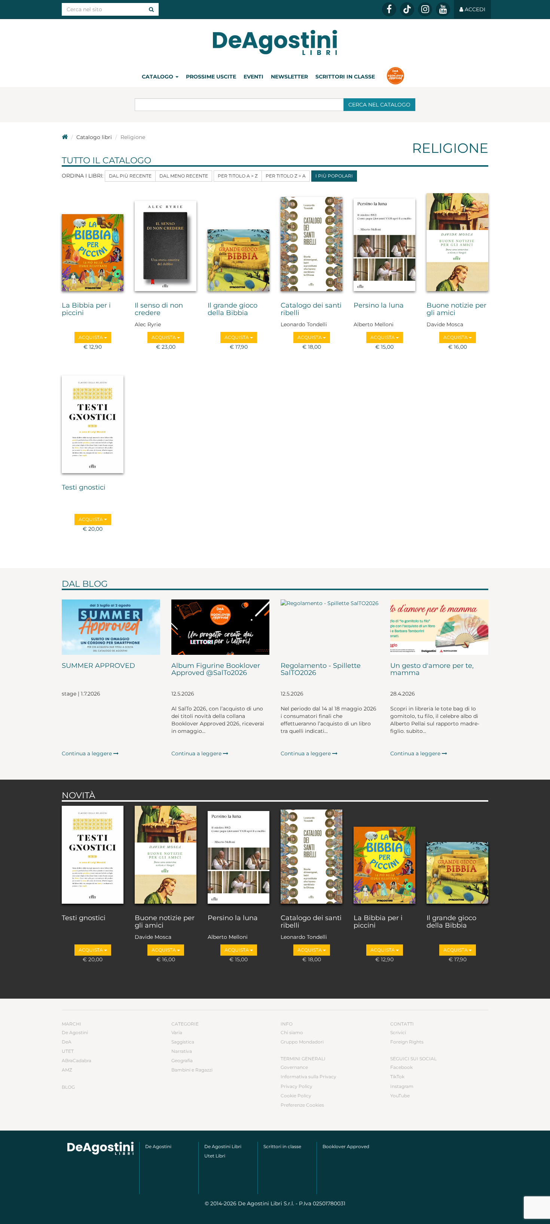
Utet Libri (214, 1156)
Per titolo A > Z (238, 176)
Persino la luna (379, 305)
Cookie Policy (296, 1095)
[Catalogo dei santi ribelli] (311, 244)
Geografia (182, 1060)
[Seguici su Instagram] (425, 9)
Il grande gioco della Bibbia (232, 309)
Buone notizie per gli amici (456, 309)
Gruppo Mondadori (302, 1042)
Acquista (91, 337)
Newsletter (289, 76)
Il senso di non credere (159, 309)
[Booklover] (395, 76)
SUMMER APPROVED (98, 666)
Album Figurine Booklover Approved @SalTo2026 (215, 669)
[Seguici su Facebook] (389, 9)
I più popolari (334, 176)
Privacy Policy (296, 1086)
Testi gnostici (84, 487)
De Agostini (75, 1032)
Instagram (401, 1086)
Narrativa (181, 1051)
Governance (294, 1067)
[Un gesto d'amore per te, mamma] (439, 627)
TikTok (397, 1076)
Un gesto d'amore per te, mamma (432, 669)
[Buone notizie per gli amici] (457, 244)
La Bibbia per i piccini (86, 309)
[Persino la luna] (384, 244)
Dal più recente (130, 176)
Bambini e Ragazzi (192, 1070)
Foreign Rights (407, 1042)
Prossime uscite (211, 76)
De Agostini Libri (222, 1146)
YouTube (400, 1095)
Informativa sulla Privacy (308, 1076)
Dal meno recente (183, 176)
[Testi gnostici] (92, 426)
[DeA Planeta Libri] (100, 1148)
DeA (66, 1042)
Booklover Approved (346, 1146)
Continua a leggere (87, 753)
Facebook (401, 1067)
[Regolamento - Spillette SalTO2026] (330, 627)
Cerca (379, 104)
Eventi (253, 76)
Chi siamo (292, 1032)
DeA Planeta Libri (275, 42)
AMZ (67, 1070)
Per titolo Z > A (286, 176)
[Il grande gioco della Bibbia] (238, 244)
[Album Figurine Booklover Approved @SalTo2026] (220, 627)
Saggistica (182, 1042)
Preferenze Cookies (302, 1105)
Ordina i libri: (82, 175)
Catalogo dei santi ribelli (311, 309)
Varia (176, 1032)
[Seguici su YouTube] (443, 9)
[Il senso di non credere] (165, 244)
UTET (68, 1051)
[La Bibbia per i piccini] (92, 244)
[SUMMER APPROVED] (111, 627)
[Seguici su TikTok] (407, 9)
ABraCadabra (76, 1060)
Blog (68, 1087)
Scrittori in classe (345, 76)
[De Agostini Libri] (65, 137)
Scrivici (398, 1032)
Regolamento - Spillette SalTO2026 (321, 669)
